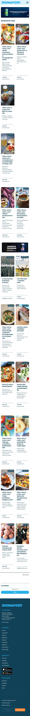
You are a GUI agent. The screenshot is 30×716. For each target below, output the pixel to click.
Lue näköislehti (5, 665)
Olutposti (4, 635)
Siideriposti (4, 637)
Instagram (4, 683)
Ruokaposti (4, 642)
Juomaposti (5, 633)
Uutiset (4, 630)
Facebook (4, 680)
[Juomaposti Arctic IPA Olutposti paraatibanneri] (15, 12)
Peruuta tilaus (5, 622)
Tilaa (15, 592)
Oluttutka (4, 660)
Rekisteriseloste (6, 705)
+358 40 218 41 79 (6, 619)
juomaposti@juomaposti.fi (8, 618)
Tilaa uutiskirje (20, 710)
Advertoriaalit (5, 649)
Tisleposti (4, 640)
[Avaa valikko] (27, 2)
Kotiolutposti (5, 647)
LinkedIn (4, 685)
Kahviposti (4, 644)
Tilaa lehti (4, 658)
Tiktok (3, 688)
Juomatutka (5, 663)
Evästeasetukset (6, 703)
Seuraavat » (26, 575)
